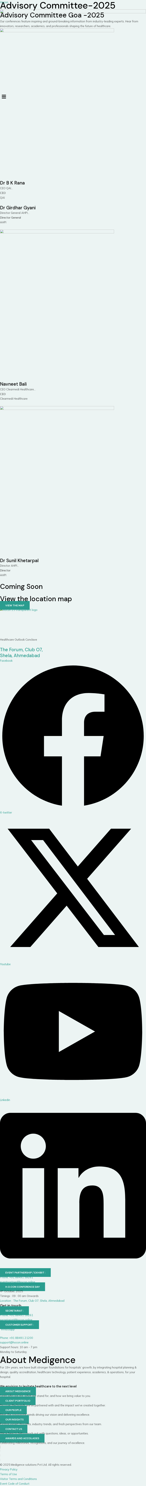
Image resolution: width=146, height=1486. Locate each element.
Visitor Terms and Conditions (18, 1479)
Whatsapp (7, 1329)
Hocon (4, 2)
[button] (73, 97)
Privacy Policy (8, 1469)
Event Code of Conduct (14, 1483)
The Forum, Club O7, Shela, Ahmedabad (21, 652)
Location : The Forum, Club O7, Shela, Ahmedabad (32, 1300)
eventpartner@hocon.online (17, 1282)
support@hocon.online (14, 1342)
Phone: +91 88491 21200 (16, 1338)
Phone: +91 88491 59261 (16, 1277)
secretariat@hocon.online (16, 1320)
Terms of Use (8, 1474)
